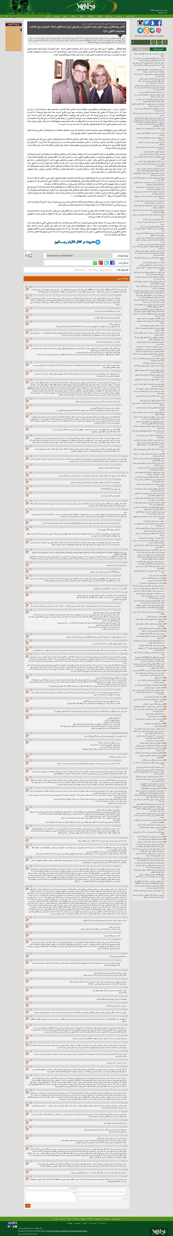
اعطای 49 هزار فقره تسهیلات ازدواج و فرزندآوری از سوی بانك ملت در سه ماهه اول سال (149, 876)
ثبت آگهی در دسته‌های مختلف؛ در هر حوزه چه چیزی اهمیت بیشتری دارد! (149, 273)
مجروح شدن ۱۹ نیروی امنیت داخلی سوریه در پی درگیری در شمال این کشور (149, 202)
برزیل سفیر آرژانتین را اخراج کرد (153, 363)
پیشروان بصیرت (159, 726)
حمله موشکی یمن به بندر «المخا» (153, 219)
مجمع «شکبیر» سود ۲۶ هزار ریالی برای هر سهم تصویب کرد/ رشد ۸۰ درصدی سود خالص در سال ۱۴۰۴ (148, 692)
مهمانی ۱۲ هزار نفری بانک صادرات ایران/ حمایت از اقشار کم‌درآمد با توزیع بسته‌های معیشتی (150, 444)
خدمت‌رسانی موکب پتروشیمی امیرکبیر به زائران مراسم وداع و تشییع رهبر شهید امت (150, 845)
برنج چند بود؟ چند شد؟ (156, 575)
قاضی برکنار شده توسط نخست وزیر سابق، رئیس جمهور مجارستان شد (150, 188)
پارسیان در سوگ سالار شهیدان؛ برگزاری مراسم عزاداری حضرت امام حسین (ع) (148, 896)
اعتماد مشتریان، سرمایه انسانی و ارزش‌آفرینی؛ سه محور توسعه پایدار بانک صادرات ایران (148, 859)
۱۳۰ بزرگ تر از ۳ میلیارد (156, 581)
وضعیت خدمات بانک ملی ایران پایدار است (150, 552)
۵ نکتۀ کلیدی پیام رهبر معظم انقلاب (152, 788)
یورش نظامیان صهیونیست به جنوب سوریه (150, 318)
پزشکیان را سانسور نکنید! (155, 616)
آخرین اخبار (158, 49)
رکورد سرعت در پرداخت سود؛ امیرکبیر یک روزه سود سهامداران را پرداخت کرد (149, 674)
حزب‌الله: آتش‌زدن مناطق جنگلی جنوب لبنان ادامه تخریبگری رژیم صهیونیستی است (150, 296)
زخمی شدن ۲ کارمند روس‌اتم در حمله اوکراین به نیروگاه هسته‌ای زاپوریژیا (149, 183)
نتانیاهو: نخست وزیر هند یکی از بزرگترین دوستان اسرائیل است (150, 469)
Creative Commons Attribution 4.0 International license (66, 1231)
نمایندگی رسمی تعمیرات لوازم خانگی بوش (150, 804)
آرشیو (33, 13)
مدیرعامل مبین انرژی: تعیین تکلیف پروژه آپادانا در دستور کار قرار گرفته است (149, 732)
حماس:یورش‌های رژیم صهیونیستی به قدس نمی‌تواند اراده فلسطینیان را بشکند (150, 422)
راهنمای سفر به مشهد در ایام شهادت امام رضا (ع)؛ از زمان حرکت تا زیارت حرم (149, 301)
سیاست (119, 16)
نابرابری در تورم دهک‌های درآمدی (153, 578)
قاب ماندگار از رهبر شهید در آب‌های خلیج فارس (148, 706)
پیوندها (27, 13)
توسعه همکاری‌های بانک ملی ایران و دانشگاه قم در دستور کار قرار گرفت (149, 642)
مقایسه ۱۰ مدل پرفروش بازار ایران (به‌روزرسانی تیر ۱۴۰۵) (152, 597)
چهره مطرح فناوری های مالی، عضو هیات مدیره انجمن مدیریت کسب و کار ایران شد (148, 602)
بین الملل (109, 16)
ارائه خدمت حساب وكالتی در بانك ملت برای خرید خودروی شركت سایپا (150, 854)
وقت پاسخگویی (159, 678)
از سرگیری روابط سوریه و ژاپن (154, 531)
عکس (49, 16)
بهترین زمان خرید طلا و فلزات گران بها (151, 645)
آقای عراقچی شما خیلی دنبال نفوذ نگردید (151, 628)
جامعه (82, 16)
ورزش (57, 16)
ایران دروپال (21, 1234)
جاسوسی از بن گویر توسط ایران (153, 521)
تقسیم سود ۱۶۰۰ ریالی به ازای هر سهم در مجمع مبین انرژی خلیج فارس (150, 737)
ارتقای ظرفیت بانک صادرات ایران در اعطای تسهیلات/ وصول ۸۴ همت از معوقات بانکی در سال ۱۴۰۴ (149, 607)
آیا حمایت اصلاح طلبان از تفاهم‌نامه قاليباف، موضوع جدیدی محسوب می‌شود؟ (150, 71)
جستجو (77, 1223)
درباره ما (48, 13)
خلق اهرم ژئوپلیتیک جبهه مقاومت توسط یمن (149, 685)
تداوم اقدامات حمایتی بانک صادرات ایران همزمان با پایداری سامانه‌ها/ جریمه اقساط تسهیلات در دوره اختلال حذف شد (150, 557)
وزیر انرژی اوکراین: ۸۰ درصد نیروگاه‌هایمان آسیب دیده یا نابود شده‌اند (150, 513)
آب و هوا (19, 13)
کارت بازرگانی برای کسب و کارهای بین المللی (149, 528)
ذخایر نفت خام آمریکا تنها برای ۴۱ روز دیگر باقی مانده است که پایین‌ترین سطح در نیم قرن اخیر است (148, 65)
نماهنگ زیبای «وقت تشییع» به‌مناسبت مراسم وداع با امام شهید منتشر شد (149, 887)
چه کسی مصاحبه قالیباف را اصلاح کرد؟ (151, 583)
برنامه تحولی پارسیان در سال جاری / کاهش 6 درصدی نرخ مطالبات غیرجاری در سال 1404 (149, 882)
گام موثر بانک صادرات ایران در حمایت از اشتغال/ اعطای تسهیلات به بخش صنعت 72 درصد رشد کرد (148, 246)
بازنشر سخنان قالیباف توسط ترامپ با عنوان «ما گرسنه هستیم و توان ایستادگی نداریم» (149, 59)
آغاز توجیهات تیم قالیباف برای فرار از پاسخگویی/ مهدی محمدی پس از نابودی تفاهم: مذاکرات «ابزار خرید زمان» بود (148, 809)
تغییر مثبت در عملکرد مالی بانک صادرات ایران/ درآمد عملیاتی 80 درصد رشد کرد (149, 418)
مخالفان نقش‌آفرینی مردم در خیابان (153, 631)
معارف (73, 16)
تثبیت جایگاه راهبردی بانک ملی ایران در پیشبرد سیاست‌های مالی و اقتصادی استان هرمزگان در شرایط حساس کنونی (148, 666)
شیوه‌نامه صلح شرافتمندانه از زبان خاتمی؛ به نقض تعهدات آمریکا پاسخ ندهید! (150, 100)
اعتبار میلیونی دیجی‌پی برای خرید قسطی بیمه (149, 729)
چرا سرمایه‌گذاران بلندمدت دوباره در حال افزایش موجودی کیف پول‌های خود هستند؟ (150, 169)
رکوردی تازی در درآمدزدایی (155, 740)
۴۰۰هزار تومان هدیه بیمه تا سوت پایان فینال (150, 776)
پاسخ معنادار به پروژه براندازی (154, 687)
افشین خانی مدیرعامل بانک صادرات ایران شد (149, 863)
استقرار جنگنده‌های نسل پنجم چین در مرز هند (149, 588)
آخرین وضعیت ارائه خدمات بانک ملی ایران (150, 767)
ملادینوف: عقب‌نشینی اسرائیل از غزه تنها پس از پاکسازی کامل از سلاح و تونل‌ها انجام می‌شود (148, 292)
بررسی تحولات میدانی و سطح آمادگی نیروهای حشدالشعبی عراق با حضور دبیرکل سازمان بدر (149, 310)
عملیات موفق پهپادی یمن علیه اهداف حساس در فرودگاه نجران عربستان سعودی (148, 508)
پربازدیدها (141, 49)
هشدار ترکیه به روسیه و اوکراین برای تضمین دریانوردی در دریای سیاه (149, 499)
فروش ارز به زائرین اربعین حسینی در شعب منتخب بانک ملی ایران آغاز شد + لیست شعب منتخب (149, 815)
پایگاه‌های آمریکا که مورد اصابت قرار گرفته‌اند (149, 753)
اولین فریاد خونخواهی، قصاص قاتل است (151, 839)
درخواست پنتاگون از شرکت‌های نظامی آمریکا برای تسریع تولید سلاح (149, 338)
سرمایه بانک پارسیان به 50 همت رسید (151, 92)
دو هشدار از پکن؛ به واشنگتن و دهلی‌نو (151, 265)
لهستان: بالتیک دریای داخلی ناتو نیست (151, 154)
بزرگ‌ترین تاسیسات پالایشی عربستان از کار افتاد (148, 586)
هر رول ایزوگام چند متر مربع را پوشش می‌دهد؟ (148, 550)
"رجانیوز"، (115, 109)
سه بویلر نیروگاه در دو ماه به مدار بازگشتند (150, 347)
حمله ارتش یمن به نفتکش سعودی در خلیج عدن (149, 440)
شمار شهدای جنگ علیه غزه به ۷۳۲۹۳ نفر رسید (148, 670)
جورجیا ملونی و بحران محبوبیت (154, 152)
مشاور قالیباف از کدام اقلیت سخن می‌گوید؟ (150, 746)
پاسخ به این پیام (27, 289)
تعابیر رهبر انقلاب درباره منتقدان (153, 704)
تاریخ (65, 16)
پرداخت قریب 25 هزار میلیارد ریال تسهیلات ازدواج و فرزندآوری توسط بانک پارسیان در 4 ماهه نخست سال (149, 87)
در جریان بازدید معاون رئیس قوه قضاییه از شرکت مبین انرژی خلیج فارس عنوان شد (150, 563)
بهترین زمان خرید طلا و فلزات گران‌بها (151, 633)
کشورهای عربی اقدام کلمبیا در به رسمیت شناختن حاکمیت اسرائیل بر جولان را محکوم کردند (149, 240)
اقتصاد (99, 16)
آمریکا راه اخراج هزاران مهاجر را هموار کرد (150, 389)
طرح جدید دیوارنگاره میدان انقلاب (153, 760)
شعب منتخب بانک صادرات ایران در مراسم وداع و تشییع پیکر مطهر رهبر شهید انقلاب (148, 850)
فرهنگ (90, 16)
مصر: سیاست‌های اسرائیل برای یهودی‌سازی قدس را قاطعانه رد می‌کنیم (149, 473)
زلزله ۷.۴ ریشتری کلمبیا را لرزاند (153, 262)
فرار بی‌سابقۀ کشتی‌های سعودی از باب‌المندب (149, 477)
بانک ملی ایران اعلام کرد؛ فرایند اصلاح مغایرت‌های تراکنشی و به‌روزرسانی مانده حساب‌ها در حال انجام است (151, 81)
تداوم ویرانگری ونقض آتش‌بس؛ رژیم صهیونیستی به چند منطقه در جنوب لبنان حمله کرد (149, 228)
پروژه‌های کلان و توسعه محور (154, 714)
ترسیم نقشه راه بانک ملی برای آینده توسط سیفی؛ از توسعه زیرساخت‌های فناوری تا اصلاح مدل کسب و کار (149, 772)
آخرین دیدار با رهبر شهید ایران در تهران (151, 842)
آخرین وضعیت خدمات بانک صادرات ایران (150, 825)
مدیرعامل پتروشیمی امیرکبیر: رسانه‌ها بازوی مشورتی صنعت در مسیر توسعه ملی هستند (149, 350)
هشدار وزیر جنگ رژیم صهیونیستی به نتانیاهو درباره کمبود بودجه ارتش (149, 494)
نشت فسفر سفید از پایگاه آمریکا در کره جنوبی (148, 591)
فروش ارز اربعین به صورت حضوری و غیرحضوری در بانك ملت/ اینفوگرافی (152, 785)
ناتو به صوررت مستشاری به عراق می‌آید (151, 538)
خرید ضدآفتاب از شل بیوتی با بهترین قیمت (150, 593)
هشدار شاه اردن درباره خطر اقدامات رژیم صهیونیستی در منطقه (150, 234)
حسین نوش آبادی (79, 270)
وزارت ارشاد (93, 270)
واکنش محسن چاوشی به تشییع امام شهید (150, 836)
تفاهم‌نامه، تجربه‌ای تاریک (156, 716)
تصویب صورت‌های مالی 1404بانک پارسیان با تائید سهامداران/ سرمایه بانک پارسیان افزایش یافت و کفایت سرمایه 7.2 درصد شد (149, 659)
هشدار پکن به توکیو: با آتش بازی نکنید (152, 400)
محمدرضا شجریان (106, 270)
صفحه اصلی (130, 16)
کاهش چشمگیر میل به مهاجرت (154, 723)
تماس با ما (41, 13)
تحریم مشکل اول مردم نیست (154, 697)
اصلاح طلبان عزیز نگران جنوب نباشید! (152, 743)
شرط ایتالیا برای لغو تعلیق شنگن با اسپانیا (151, 161)
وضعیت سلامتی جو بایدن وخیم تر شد (152, 326)
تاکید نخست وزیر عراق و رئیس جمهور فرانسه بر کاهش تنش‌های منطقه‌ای (149, 305)
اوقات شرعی (10, 13)
